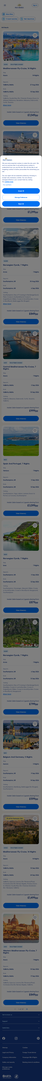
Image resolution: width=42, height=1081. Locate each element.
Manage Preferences (21, 197)
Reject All (21, 204)
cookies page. (9, 182)
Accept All (21, 191)
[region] (21, 181)
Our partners (7, 185)
